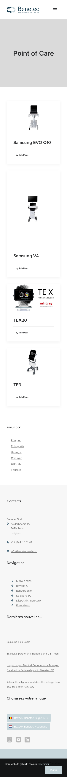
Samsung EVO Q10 (32, 142)
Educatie (16, 470)
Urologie (16, 452)
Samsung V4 (26, 255)
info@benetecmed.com (24, 551)
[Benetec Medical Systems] (27, 9)
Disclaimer (43, 764)
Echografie (17, 446)
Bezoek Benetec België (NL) (31, 718)
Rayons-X (22, 586)
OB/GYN (16, 464)
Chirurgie (16, 458)
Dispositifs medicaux (28, 600)
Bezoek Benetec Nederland (30, 726)
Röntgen (16, 440)
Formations (23, 605)
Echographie (24, 591)
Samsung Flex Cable (18, 642)
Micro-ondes (23, 581)
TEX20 (20, 320)
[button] (55, 9)
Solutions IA (23, 596)
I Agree (53, 769)
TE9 (17, 384)
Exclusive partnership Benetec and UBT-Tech (33, 653)
